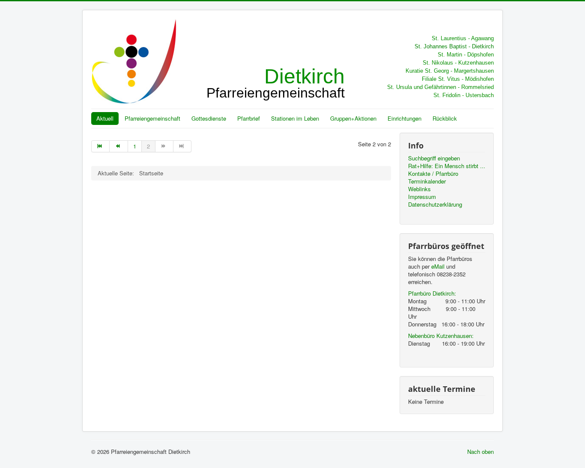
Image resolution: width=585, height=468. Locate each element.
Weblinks (419, 189)
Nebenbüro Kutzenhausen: (441, 336)
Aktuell (104, 118)
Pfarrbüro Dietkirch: (432, 293)
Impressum (422, 197)
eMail (438, 266)
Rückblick (445, 118)
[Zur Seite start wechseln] (100, 146)
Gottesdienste (208, 118)
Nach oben (480, 451)
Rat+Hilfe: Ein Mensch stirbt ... (446, 166)
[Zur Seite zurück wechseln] (119, 146)
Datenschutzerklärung (435, 204)
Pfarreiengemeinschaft (152, 118)
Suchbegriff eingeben (434, 158)
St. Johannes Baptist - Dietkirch (454, 46)
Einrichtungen (404, 118)
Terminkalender (427, 181)
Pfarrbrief (248, 118)
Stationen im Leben (295, 118)
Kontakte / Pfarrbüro (433, 174)
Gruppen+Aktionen (353, 118)
